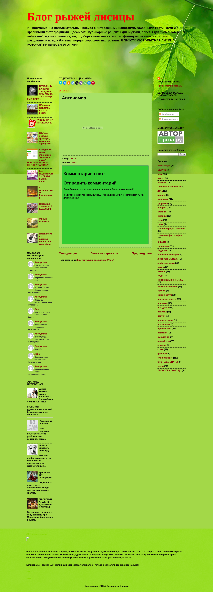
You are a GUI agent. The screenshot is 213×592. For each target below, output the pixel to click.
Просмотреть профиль (170, 86)
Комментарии (168, 119)
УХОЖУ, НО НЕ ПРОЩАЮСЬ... (45, 121)
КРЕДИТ (162, 242)
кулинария (163, 246)
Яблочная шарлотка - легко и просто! (45, 109)
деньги (161, 195)
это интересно (165, 358)
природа (162, 312)
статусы (162, 345)
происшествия (165, 320)
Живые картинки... (45, 220)
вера (160, 174)
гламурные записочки (169, 186)
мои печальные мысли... (171, 280)
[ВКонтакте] (64, 83)
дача (160, 191)
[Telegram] (72, 83)
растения (162, 333)
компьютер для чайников (171, 228)
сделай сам (164, 341)
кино (160, 220)
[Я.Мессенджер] (60, 82)
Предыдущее (142, 253)
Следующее (68, 253)
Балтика (162, 170)
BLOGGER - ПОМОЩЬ (169, 370)
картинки (162, 212)
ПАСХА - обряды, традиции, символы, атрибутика (45, 138)
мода (160, 275)
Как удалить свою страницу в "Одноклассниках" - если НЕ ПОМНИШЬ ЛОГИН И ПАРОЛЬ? (39, 157)
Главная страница (104, 253)
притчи (161, 316)
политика (163, 303)
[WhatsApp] (85, 83)
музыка (161, 291)
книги (160, 224)
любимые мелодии (168, 259)
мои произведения (168, 286)
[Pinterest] (93, 83)
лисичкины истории (168, 254)
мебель (161, 271)
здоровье (163, 203)
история (162, 207)
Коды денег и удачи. (46, 422)
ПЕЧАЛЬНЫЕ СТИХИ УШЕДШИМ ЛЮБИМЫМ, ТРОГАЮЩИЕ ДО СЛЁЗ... (40, 92)
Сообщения (167, 114)
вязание (162, 182)
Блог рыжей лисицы (80, 16)
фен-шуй (162, 353)
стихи (160, 349)
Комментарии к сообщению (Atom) (95, 260)
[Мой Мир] (89, 83)
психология (164, 324)
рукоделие (163, 337)
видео (75, 162)
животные (163, 199)
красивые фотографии (170, 235)
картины (162, 216)
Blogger (124, 586)
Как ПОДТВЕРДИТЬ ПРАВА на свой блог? (46, 176)
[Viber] (81, 83)
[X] (77, 83)
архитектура (164, 165)
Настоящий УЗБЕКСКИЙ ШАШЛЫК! (45, 206)
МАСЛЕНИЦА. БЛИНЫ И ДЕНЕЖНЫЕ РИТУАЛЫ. (45, 503)
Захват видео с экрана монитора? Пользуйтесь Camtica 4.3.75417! (40, 395)
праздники (163, 307)
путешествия (164, 328)
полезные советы (167, 299)
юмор (161, 366)
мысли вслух (165, 295)
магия (161, 267)
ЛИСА (163, 79)
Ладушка (162, 250)
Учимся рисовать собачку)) (44, 448)
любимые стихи (166, 263)
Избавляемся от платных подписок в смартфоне (45, 239)
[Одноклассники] (68, 83)
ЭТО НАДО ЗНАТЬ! (168, 362)
